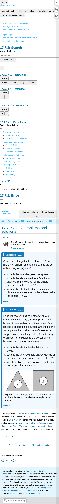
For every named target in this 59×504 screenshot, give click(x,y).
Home (14, 221)
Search (5, 501)
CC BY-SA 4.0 (15, 420)
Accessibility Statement (29, 490)
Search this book (7, 51)
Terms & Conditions (10, 490)
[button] (9, 171)
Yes (6, 461)
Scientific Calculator (14, 152)
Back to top (6, 437)
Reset (4, 78)
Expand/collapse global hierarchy (4, 221)
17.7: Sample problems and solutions (31, 413)
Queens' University (19, 248)
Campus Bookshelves (35, 221)
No (16, 461)
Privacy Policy (46, 488)
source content (38, 426)
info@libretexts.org (31, 493)
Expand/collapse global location (56, 220)
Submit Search (8, 60)
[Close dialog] (1, 199)
